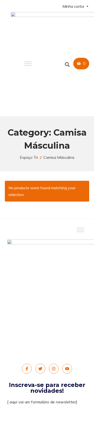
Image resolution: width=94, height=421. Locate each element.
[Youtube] (67, 369)
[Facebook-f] (27, 369)
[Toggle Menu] (28, 63)
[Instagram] (54, 369)
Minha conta (73, 6)
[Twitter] (40, 369)
